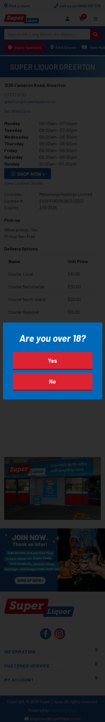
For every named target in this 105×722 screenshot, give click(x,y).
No (52, 381)
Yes (52, 360)
